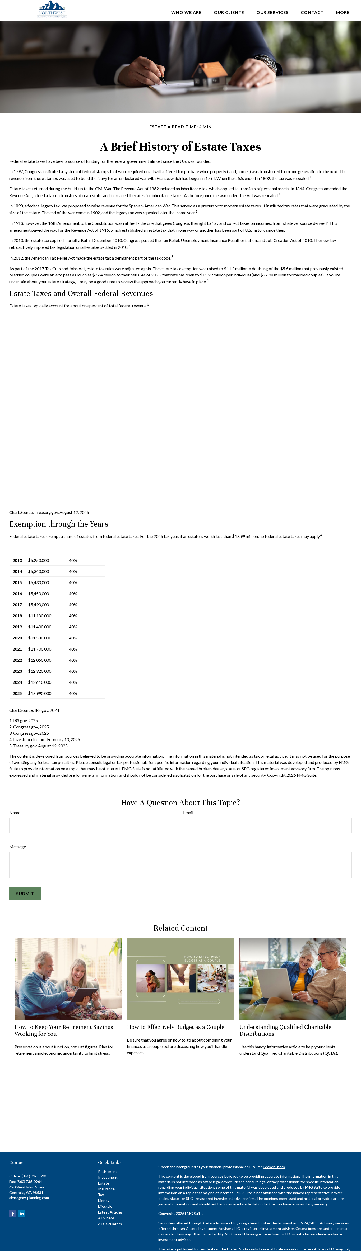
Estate (103, 1183)
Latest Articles (110, 1212)
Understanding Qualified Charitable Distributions (285, 1030)
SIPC (314, 1223)
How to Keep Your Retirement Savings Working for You (64, 1030)
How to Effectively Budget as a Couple (175, 1026)
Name (14, 812)
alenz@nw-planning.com (29, 1197)
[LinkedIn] (21, 1213)
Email (188, 812)
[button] (186, 12)
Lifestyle (105, 1206)
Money (103, 1200)
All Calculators (110, 1223)
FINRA (303, 1223)
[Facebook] (12, 1213)
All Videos (106, 1218)
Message (17, 846)
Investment (108, 1177)
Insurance (106, 1189)
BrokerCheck (274, 1166)
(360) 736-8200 (34, 1176)
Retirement (107, 1171)
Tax (101, 1194)
